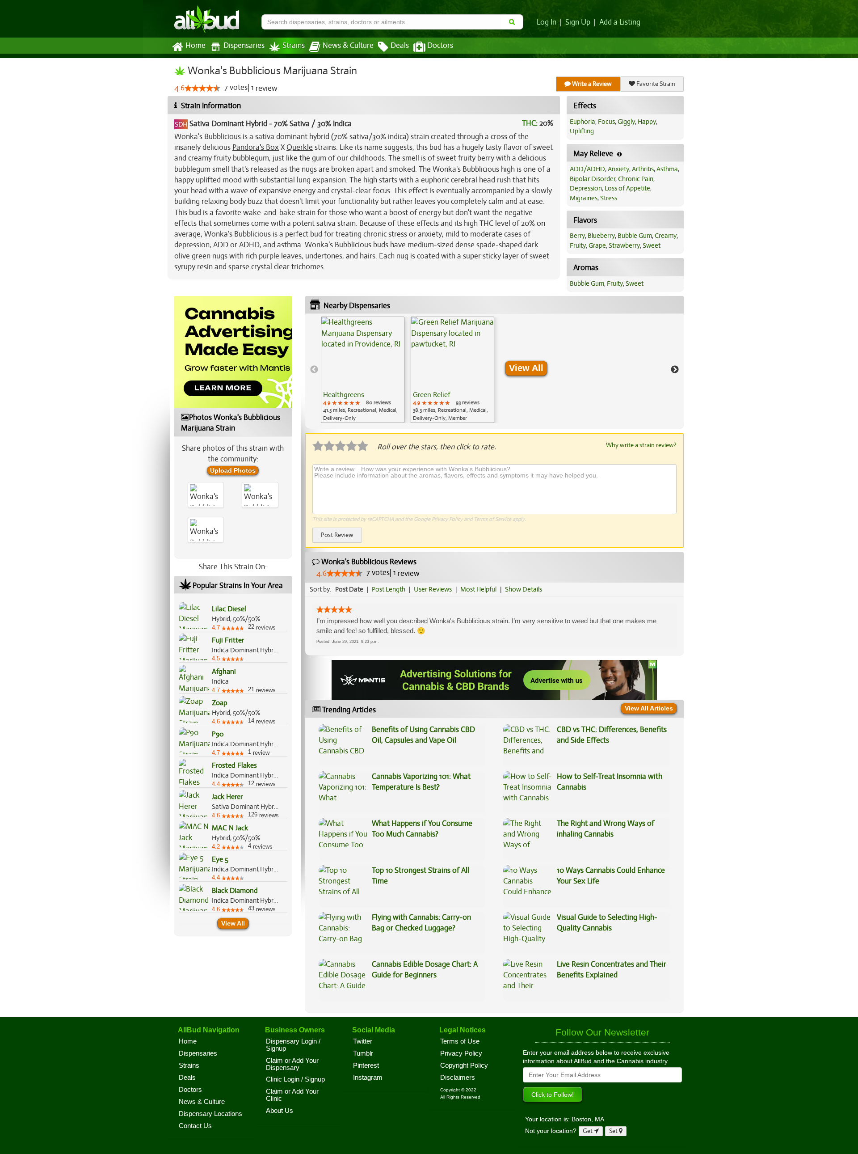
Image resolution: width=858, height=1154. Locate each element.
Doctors (440, 45)
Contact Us (195, 1125)
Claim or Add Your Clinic (292, 1095)
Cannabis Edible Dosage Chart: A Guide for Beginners (425, 970)
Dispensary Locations (210, 1113)
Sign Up (577, 22)
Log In (546, 22)
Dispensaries (244, 45)
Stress (608, 198)
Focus (606, 122)
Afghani (224, 671)
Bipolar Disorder (592, 179)
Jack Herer (227, 796)
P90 (218, 734)
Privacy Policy (447, 519)
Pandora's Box (255, 147)
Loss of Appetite (627, 188)
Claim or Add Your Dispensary (292, 1064)
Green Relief (431, 394)
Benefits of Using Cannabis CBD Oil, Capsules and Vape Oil (423, 735)
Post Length (388, 589)
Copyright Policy (464, 1065)
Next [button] (674, 369)
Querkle (299, 147)
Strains (293, 45)
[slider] (202, 88)
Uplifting (582, 131)
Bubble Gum (635, 236)
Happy (647, 122)
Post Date (349, 589)
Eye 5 (220, 859)
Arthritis (643, 169)
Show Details (523, 589)
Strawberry (624, 245)
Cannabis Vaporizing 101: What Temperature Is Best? (421, 782)
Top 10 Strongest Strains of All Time (420, 876)
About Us (279, 1110)
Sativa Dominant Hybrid (228, 123)
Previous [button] (314, 369)
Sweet (651, 245)
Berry (577, 236)
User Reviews (433, 589)
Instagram (368, 1077)
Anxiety (618, 169)
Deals (400, 45)
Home (195, 45)
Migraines (583, 198)
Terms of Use (459, 1041)
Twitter (362, 1041)
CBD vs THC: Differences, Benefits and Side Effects (612, 735)
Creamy (666, 236)
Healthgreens (343, 394)
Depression (586, 188)
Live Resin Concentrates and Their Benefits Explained (611, 970)
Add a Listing (619, 22)
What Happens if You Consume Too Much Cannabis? (422, 829)
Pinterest (366, 1065)
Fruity (578, 245)
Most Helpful (478, 589)
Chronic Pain (635, 179)
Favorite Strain (655, 84)
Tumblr (363, 1053)
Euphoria (582, 122)
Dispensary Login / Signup (293, 1045)
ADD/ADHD (587, 169)
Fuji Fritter (228, 640)
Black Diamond (235, 890)
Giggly (626, 122)
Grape (597, 245)
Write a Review (591, 84)
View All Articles (649, 708)
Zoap (219, 702)
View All (233, 923)
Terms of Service (492, 519)
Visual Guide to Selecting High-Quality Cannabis (607, 923)
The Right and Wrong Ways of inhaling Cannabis (605, 829)
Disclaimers (457, 1077)
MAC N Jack (230, 828)
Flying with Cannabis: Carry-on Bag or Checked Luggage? (421, 923)
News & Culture (348, 45)
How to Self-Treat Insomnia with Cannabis (609, 782)
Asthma (667, 169)
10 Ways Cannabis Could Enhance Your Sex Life (611, 876)
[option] (362, 370)
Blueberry (601, 236)
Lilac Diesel (229, 608)
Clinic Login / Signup (295, 1079)
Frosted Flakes (234, 765)
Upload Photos (233, 470)
